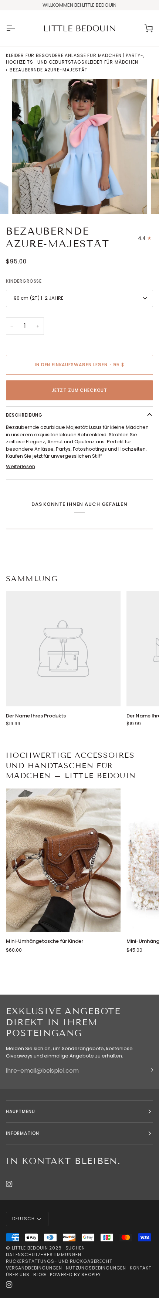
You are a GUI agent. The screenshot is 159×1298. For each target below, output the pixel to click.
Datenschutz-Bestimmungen (43, 1254)
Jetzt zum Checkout (79, 390)
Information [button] (22, 1133)
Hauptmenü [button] (20, 1111)
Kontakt (141, 1268)
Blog (39, 1274)
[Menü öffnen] (17, 28)
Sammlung (32, 578)
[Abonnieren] (147, 1070)
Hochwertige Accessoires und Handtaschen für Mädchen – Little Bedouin (71, 765)
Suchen (75, 1248)
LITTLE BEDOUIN (30, 1248)
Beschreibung (24, 415)
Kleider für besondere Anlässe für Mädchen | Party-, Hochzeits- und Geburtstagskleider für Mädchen (75, 58)
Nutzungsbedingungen (96, 1268)
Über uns (18, 1274)
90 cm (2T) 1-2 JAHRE (39, 298)
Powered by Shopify (75, 1274)
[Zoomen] (25, 200)
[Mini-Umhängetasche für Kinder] (63, 860)
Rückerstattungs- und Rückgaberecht (59, 1261)
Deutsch (23, 1218)
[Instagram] (9, 1184)
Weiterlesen (20, 466)
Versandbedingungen (34, 1268)
